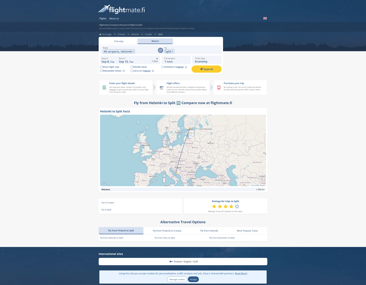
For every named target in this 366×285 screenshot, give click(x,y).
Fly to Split (106, 209)
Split (160, 34)
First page (107, 34)
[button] (126, 59)
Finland (121, 34)
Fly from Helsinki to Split (111, 237)
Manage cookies (177, 279)
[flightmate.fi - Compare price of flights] (122, 9)
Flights (102, 18)
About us (114, 18)
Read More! (241, 273)
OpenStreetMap (255, 185)
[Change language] (265, 18)
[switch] (160, 50)
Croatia (148, 34)
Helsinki (135, 34)
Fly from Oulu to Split (165, 237)
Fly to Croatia (108, 202)
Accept (193, 279)
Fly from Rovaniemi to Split (222, 237)
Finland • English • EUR (186, 261)
